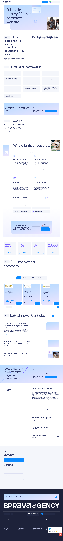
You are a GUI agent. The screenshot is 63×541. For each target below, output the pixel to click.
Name (33, 107)
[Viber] (50, 2)
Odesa (6, 470)
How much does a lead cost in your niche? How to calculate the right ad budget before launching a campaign (16, 325)
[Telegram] (49, 1)
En (58, 1)
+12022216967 (53, 1)
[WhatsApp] (50, 1)
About (27, 1)
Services (14, 1)
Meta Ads (33, 277)
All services (10, 252)
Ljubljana (7, 459)
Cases (19, 1)
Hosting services (34, 529)
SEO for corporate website (22, 529)
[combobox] (46, 108)
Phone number (44, 224)
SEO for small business (35, 534)
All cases (24, 252)
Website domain (48, 373)
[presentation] (7, 307)
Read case (19, 303)
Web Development (41, 277)
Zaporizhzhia (7, 475)
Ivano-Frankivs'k (8, 481)
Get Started (45, 1)
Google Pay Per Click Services (9, 529)
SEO (19, 277)
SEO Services (6, 528)
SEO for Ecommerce (21, 528)
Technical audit (6, 534)
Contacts (31, 1)
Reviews (22, 519)
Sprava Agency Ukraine (7, 519)
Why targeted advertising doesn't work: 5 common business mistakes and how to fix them (17, 343)
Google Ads (25, 277)
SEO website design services (37, 528)
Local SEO (19, 534)
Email (33, 373)
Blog (23, 1)
